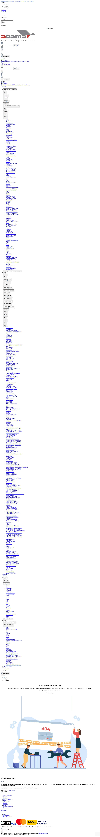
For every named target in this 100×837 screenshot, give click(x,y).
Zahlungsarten (20, 61)
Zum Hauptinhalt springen (6, 1)
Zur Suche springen (16, 1)
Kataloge (5, 798)
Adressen (15, 61)
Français (7, 7)
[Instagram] (3, 11)
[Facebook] (3, 10)
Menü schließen (6, 56)
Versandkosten (24, 826)
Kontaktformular (11, 790)
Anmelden (3, 59)
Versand (5, 800)
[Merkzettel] (1, 52)
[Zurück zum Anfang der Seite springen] (2, 831)
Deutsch (7, 5)
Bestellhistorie (6, 815)
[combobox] (7, 45)
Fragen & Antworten (7, 799)
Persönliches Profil (9, 61)
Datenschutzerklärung (8, 806)
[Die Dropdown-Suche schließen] (17, 45)
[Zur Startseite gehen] (18, 41)
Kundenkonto (3, 810)
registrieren (5, 60)
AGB (4, 805)
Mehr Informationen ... (43, 833)
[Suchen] (14, 45)
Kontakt (5, 796)
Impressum (5, 804)
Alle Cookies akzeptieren (24, 834)
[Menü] (2, 43)
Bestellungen (26, 61)
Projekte (5, 803)
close (5, 90)
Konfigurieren (15, 834)
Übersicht (3, 61)
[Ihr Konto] (2, 54)
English (6, 6)
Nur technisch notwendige (6, 834)
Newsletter (5, 807)
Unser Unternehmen (7, 795)
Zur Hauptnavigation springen (27, 1)
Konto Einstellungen (7, 816)
